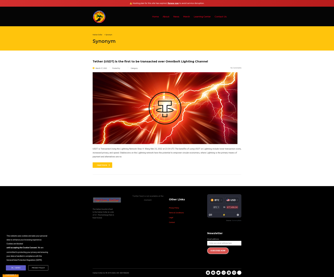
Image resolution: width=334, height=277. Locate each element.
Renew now (173, 3)
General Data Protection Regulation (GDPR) (24, 260)
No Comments (236, 68)
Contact (172, 222)
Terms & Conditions (176, 213)
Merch (186, 16)
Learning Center (202, 16)
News (176, 16)
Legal (171, 217)
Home (155, 16)
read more (102, 165)
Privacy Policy (174, 208)
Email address (213, 239)
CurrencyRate (236, 220)
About (166, 16)
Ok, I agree (16, 268)
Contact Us (221, 16)
